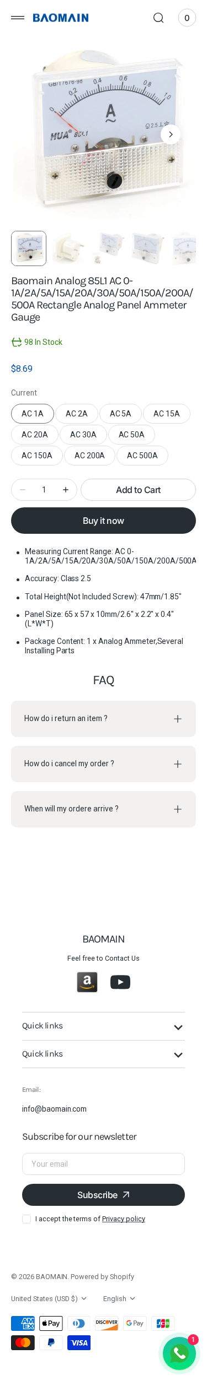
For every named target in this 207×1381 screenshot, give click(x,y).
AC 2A (82, 416)
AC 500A (147, 458)
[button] (17, 17)
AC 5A (126, 416)
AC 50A (137, 437)
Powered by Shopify (102, 1276)
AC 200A (95, 458)
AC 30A (88, 437)
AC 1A (38, 416)
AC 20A (40, 437)
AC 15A (171, 416)
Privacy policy (123, 1219)
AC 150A (42, 458)
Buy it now (103, 520)
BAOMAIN (52, 1276)
